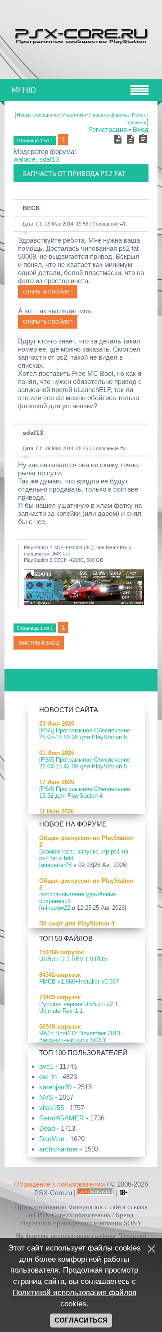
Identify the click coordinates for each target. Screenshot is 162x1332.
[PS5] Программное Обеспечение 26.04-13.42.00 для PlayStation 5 (84, 763)
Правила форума (109, 114)
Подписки (135, 122)
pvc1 (46, 1066)
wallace (25, 159)
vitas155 (51, 1107)
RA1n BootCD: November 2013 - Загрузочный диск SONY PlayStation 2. (81, 1040)
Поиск (139, 114)
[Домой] (81, 35)
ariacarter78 (56, 865)
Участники (74, 114)
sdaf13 (49, 159)
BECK (31, 208)
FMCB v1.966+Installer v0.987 (79, 981)
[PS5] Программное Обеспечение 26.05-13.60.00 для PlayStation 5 (84, 734)
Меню (23, 90)
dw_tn (48, 1076)
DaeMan (51, 1138)
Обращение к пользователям (59, 1184)
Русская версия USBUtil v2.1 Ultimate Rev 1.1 (78, 1007)
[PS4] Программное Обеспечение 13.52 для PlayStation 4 (84, 792)
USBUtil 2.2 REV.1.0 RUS (73, 959)
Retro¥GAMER (61, 1118)
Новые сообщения (38, 114)
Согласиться (81, 1320)
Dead (47, 1128)
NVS (46, 1097)
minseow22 (55, 907)
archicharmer (58, 1149)
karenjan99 (55, 1087)
